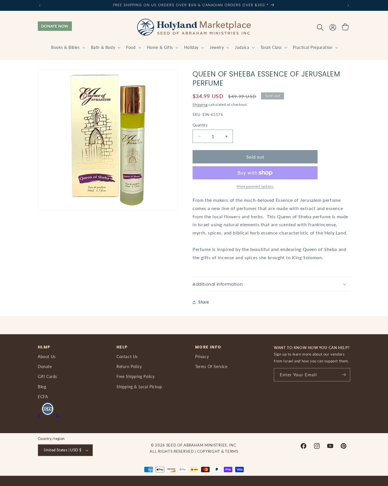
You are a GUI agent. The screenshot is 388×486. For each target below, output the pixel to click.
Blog (42, 386)
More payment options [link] (255, 186)
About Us (47, 356)
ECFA (43, 396)
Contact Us (127, 356)
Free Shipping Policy (135, 376)
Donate (45, 366)
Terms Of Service (211, 366)
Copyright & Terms (217, 451)
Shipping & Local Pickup (139, 386)
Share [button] (203, 302)
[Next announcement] (348, 5)
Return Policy (129, 366)
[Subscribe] (343, 374)
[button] (67, 47)
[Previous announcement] (40, 5)
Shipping (200, 104)
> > (48, 414)
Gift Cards (47, 376)
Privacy (202, 356)
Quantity (200, 125)
